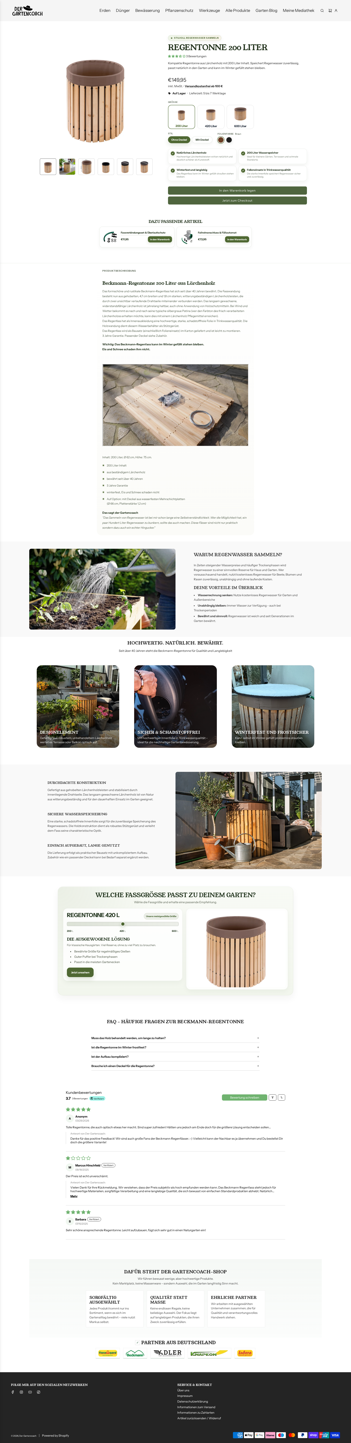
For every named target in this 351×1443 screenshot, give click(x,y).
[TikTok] (39, 1392)
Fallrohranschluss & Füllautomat (217, 232)
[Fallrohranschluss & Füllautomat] (187, 237)
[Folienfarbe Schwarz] (229, 140)
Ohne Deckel (179, 139)
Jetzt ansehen (80, 972)
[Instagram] (21, 1392)
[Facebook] (13, 1392)
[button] (38, 94)
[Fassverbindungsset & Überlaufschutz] (110, 237)
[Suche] (322, 11)
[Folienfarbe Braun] (221, 140)
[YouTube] (30, 1392)
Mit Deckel (202, 139)
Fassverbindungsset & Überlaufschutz (143, 232)
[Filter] (272, 1097)
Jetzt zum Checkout (237, 200)
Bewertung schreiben (244, 1097)
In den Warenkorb (160, 239)
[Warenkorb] (330, 11)
